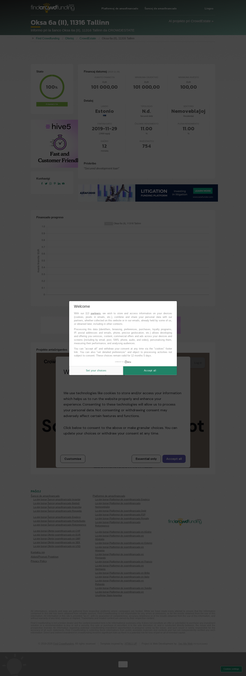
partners (96, 313)
